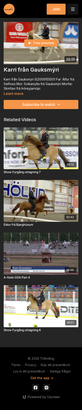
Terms (15, 365)
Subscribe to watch (38, 104)
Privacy (30, 365)
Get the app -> (42, 378)
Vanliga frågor (60, 371)
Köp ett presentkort (55, 365)
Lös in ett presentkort (29, 371)
